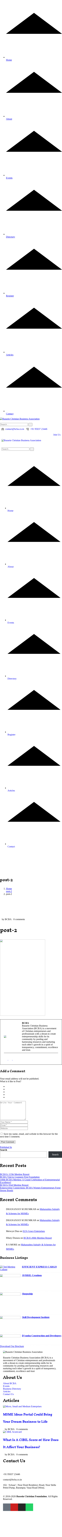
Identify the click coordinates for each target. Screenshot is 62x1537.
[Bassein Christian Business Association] (21, 440)
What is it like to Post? (10, 1081)
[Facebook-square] (7, 1507)
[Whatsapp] (29, 1507)
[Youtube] (14, 1059)
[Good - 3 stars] (8, 1092)
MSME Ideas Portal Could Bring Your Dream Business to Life (27, 1418)
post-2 (9, 891)
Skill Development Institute (36, 1317)
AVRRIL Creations (32, 1275)
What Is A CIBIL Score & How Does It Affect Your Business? (31, 1443)
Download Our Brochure (12, 1346)
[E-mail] (6, 1059)
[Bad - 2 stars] (8, 1089)
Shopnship (27, 1293)
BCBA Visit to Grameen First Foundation (20, 1177)
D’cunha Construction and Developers (41, 1335)
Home (9, 888)
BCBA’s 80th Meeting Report (37, 1238)
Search (3, 1150)
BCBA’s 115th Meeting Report (14, 1174)
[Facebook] (10, 1059)
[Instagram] (22, 1507)
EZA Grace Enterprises (34, 1231)
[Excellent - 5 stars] (10, 1097)
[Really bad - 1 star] (7, 1086)
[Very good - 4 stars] (9, 1094)
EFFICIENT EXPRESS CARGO (39, 1267)
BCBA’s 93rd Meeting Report (14, 1185)
